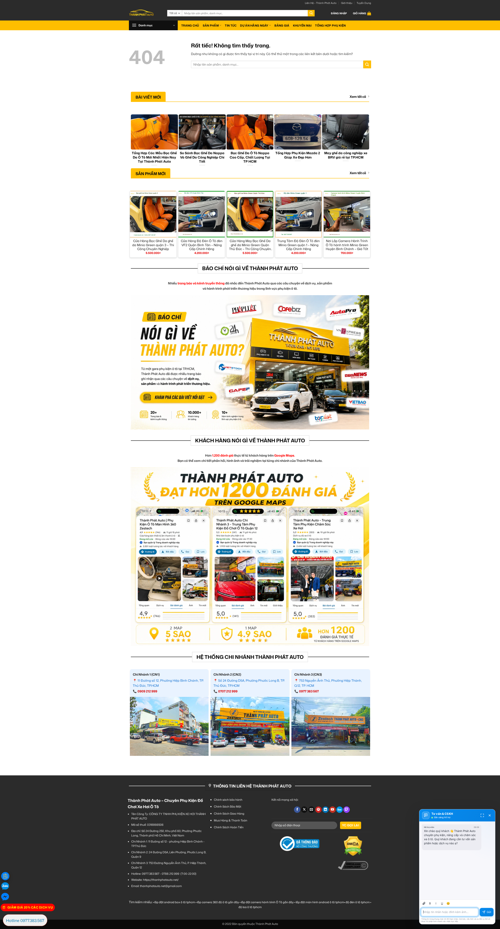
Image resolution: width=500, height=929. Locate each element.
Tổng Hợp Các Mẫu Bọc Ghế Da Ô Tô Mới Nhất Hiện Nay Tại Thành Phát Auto (154, 157)
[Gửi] (311, 13)
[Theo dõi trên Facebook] (297, 809)
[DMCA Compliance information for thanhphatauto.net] (353, 865)
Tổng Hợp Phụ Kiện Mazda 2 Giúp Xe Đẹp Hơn (297, 155)
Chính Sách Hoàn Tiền (229, 827)
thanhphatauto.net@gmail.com (161, 886)
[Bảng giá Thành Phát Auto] (5, 876)
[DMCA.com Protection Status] (353, 846)
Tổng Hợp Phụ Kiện (330, 25)
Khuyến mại (302, 25)
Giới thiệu (346, 3)
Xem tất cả (358, 97)
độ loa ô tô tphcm (250, 907)
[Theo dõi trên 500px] (339, 809)
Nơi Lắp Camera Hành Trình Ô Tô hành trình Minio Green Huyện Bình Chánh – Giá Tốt (347, 245)
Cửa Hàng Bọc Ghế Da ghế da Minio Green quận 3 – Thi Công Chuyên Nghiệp (153, 245)
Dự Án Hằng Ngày (254, 25)
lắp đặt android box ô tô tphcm (174, 902)
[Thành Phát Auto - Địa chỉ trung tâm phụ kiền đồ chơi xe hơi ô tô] (145, 13)
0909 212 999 (147, 691)
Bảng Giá (281, 25)
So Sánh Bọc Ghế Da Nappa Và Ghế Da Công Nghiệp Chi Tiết (202, 157)
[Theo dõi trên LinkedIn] (325, 809)
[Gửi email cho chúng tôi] (311, 809)
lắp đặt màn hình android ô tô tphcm (320, 902)
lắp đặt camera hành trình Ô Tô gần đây (267, 902)
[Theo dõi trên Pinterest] (318, 809)
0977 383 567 (309, 691)
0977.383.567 (150, 874)
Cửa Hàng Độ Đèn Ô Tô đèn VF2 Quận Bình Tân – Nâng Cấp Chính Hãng (201, 245)
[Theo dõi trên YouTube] (332, 809)
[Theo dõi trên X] (304, 809)
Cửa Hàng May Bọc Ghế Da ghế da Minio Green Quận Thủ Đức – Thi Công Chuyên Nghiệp (250, 245)
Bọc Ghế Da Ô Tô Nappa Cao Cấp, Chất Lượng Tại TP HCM (250, 157)
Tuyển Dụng (364, 3)
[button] (339, 13)
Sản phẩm (211, 25)
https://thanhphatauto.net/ (161, 880)
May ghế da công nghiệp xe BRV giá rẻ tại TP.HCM (345, 155)
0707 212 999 (228, 691)
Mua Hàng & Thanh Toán (230, 820)
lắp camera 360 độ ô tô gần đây (218, 902)
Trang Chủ (190, 25)
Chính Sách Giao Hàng (229, 813)
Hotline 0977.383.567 (25, 920)
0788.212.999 (170, 874)
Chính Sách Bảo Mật (227, 806)
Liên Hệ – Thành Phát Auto (321, 3)
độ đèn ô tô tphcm (358, 902)
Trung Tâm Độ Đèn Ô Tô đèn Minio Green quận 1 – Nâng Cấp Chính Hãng (298, 245)
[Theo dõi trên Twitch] (346, 809)
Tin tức (231, 25)
